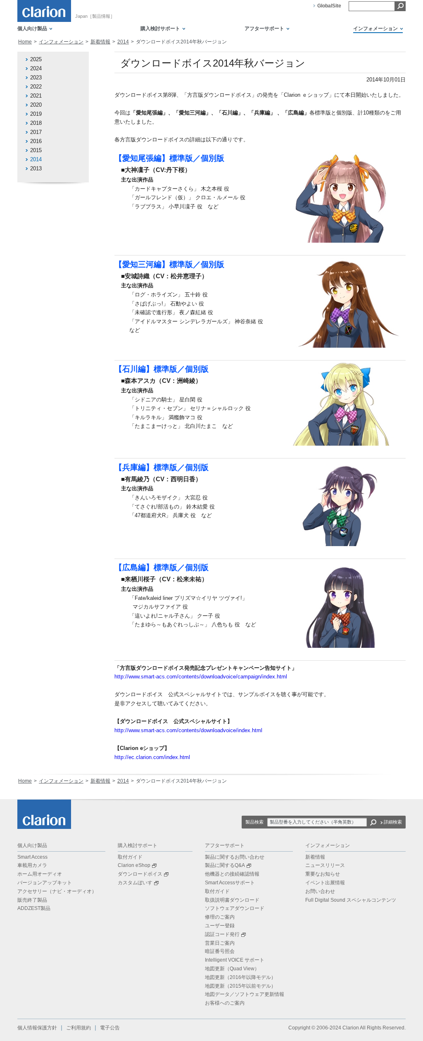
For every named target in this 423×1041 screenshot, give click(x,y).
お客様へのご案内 (225, 1003)
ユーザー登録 (220, 926)
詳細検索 (393, 821)
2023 (36, 77)
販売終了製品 (32, 900)
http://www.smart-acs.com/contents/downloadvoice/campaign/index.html (200, 676)
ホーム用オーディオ (39, 874)
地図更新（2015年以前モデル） (240, 986)
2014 (123, 42)
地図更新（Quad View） (232, 969)
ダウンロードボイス (140, 874)
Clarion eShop (134, 865)
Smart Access (32, 857)
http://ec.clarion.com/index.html (152, 757)
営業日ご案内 (220, 943)
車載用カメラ (32, 865)
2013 (36, 168)
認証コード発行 (222, 934)
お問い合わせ (320, 891)
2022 (36, 87)
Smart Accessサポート (230, 883)
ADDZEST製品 (33, 908)
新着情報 (100, 42)
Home (25, 42)
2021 (36, 96)
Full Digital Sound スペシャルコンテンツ (350, 900)
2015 (36, 150)
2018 (36, 123)
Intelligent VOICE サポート (234, 960)
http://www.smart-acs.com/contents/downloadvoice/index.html (188, 730)
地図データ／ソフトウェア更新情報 (244, 994)
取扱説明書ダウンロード (232, 900)
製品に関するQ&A (225, 865)
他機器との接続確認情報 (232, 874)
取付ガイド (130, 857)
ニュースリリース (325, 865)
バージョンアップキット (44, 883)
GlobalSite (329, 6)
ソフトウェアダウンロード (234, 908)
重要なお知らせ (322, 874)
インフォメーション (61, 42)
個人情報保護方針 (37, 1028)
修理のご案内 (220, 917)
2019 (36, 114)
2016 (36, 141)
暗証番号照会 (220, 951)
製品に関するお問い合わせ (234, 857)
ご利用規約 (78, 1028)
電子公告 (110, 1028)
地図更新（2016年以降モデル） (240, 977)
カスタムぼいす (135, 883)
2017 (36, 132)
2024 (36, 68)
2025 (36, 59)
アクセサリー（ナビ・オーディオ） (57, 891)
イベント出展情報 (325, 883)
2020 (36, 105)
